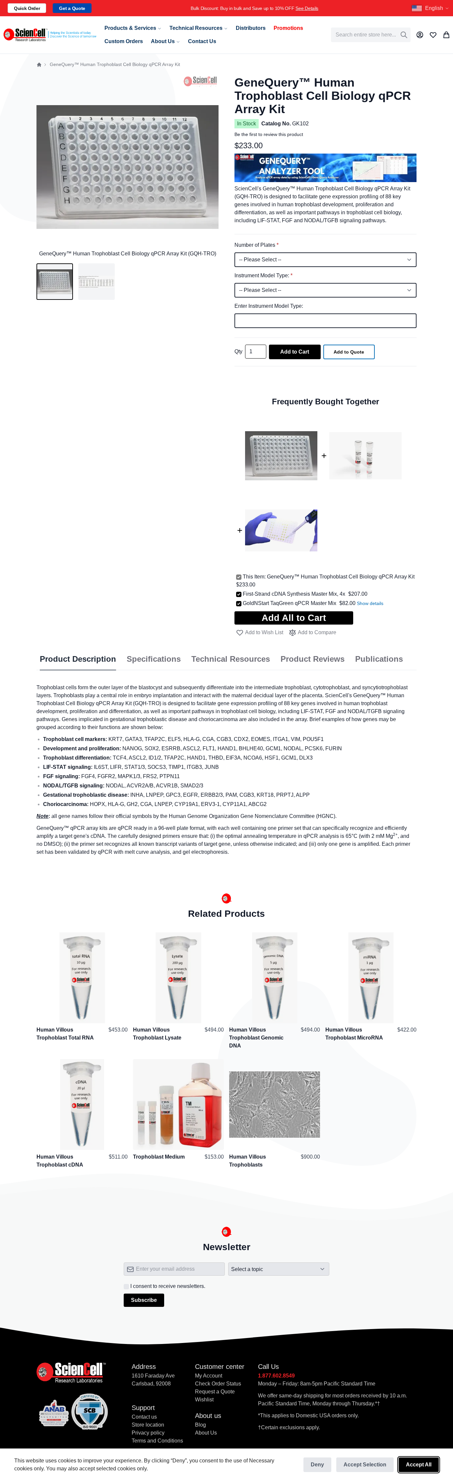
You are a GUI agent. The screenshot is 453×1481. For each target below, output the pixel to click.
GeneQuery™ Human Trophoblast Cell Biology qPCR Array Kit (341, 576)
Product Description (78, 659)
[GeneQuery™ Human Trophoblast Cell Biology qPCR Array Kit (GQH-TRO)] (54, 281)
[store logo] (50, 34)
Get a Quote (72, 8)
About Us (206, 1433)
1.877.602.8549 (276, 1376)
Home (39, 64)
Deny (317, 1464)
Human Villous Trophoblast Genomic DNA (256, 1037)
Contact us (144, 1417)
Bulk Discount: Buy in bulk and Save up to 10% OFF (246, 8)
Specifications (154, 659)
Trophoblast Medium (159, 1156)
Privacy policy (148, 1433)
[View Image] (96, 281)
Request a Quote (215, 1391)
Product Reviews (313, 659)
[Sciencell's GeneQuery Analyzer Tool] (325, 157)
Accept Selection (365, 1464)
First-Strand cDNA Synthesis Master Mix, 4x (294, 594)
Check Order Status (218, 1383)
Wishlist (204, 1399)
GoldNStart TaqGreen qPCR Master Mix (289, 603)
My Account (208, 1376)
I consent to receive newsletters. (167, 1286)
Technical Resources (230, 659)
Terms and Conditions (157, 1441)
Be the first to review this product (268, 134)
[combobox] (371, 35)
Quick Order (27, 8)
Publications (379, 659)
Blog (200, 1425)
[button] (431, 8)
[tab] (78, 659)
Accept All (418, 1464)
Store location (148, 1425)
